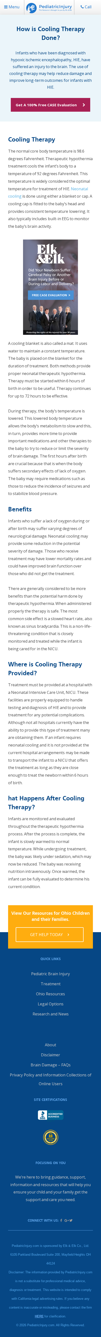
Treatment (51, 984)
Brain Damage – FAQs (51, 1065)
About (50, 1045)
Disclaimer (50, 1055)
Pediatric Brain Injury (50, 973)
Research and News (51, 1014)
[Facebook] (61, 1220)
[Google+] (66, 1220)
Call (87, 7)
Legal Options (50, 1004)
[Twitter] (70, 1220)
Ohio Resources (50, 994)
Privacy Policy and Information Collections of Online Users (50, 1079)
